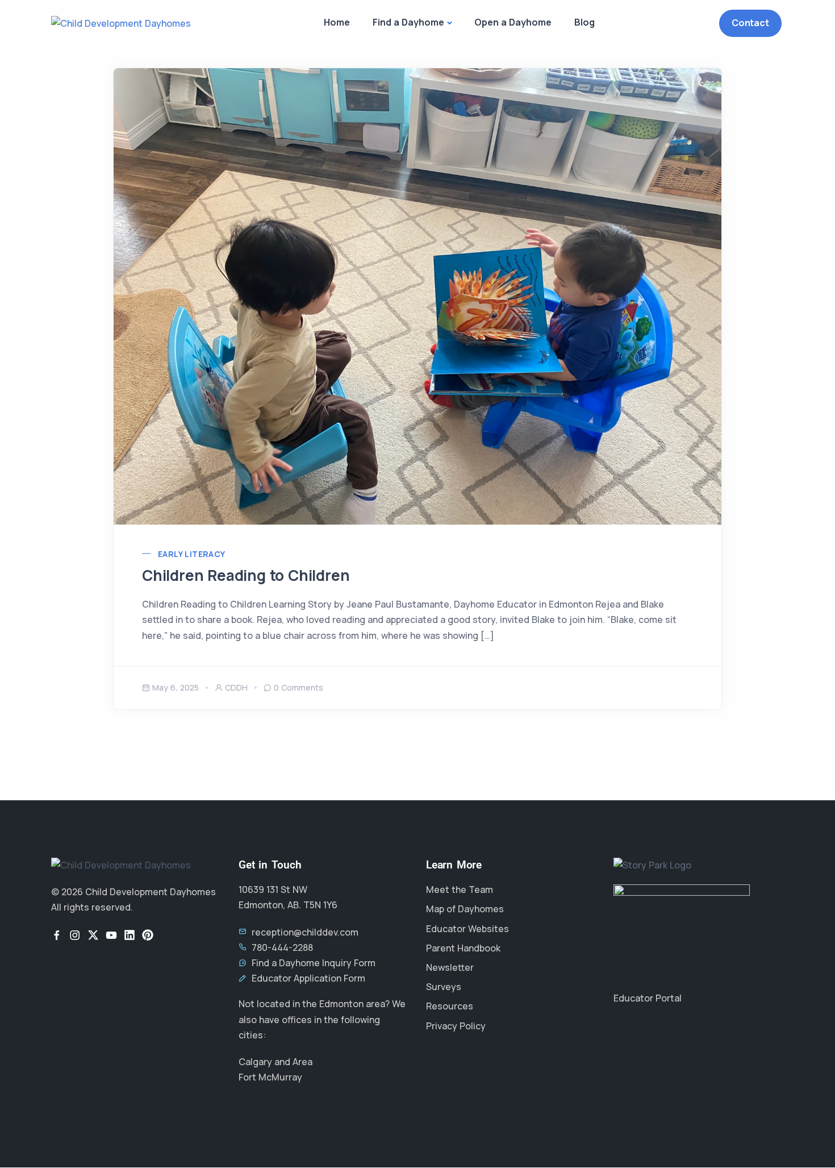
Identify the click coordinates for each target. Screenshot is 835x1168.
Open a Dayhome (513, 22)
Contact (750, 22)
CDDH (236, 687)
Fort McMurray (270, 1077)
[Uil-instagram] (75, 935)
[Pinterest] (147, 935)
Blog (584, 22)
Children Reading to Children (245, 575)
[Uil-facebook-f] (56, 935)
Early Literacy (192, 553)
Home (337, 22)
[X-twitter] (93, 935)
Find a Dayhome (408, 22)
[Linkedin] (129, 935)
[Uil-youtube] (111, 935)
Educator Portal (647, 998)
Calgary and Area (275, 1061)
